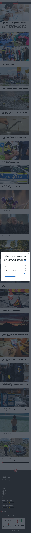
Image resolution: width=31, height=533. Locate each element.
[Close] (28, 254)
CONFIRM (10, 276)
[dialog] (15, 266)
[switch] (25, 265)
